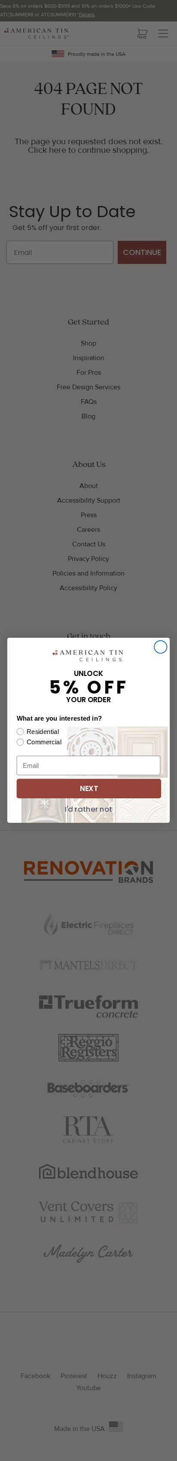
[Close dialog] (160, 647)
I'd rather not (88, 809)
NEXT (89, 789)
